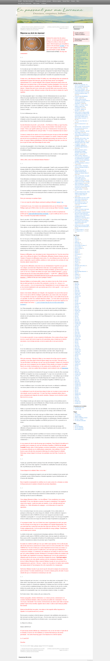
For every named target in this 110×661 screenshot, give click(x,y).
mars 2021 (77, 317)
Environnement (78, 254)
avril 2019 (77, 343)
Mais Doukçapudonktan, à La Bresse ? (82, 162)
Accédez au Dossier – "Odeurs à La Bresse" (80, 33)
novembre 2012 (78, 403)
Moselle (76, 264)
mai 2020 (76, 327)
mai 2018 (76, 356)
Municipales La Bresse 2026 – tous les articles (82, 39)
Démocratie (77, 242)
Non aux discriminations (81, 69)
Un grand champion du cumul (80, 206)
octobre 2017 (77, 362)
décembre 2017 (78, 361)
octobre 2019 (77, 338)
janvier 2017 (77, 371)
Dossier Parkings (78, 246)
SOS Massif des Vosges (79, 407)
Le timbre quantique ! (79, 189)
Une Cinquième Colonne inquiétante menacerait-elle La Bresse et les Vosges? (82, 222)
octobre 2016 (77, 375)
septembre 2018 (78, 354)
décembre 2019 (78, 335)
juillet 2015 (77, 388)
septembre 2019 (78, 339)
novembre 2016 (78, 374)
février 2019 (77, 346)
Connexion (77, 424)
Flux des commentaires (79, 427)
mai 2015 (76, 391)
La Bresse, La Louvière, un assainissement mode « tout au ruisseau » (82, 55)
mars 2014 (77, 397)
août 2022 (77, 304)
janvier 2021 (77, 320)
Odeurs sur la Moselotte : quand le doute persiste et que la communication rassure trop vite (82, 186)
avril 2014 (77, 396)
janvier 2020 (77, 333)
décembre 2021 (78, 310)
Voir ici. (66, 208)
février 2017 (77, 369)
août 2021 (77, 313)
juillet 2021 (77, 314)
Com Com (77, 239)
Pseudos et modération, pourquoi (43, 1)
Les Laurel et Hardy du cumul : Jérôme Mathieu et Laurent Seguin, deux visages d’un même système (82, 193)
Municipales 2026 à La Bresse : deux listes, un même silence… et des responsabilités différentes (82, 140)
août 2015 (77, 387)
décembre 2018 (78, 349)
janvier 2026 (77, 291)
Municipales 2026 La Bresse (80, 265)
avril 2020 (77, 329)
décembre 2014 (78, 393)
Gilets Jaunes (36, 3)
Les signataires (77, 414)
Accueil (20, 1)
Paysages (76, 268)
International (77, 259)
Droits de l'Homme (78, 248)
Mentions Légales (57, 1)
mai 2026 (76, 287)
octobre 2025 (77, 294)
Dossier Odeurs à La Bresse (80, 245)
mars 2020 (77, 330)
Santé (76, 272)
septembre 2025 (78, 296)
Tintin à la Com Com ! (81, 79)
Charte (76, 413)
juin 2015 (76, 390)
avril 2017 (77, 368)
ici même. (62, 45)
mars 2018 (77, 358)
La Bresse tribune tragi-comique (81, 64)
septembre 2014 (78, 394)
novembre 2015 (78, 384)
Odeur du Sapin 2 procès (81, 77)
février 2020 (77, 332)
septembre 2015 (78, 385)
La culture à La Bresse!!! (79, 229)
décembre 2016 (78, 372)
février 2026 (77, 290)
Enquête (76, 252)
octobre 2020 (77, 325)
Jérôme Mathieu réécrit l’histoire (81, 74)
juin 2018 (76, 355)
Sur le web (77, 275)
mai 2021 (76, 316)
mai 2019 (76, 342)
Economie (77, 249)
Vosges (40, 645)
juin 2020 (76, 326)
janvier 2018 (77, 359)
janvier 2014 (77, 400)
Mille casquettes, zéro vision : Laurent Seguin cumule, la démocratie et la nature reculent (82, 199)
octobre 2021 (77, 312)
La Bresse (43, 3)
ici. (62, 202)
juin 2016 (76, 377)
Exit (75, 255)
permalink (51, 645)
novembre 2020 (78, 323)
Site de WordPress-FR (79, 429)
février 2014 (77, 398)
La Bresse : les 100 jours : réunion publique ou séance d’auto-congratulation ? (81, 106)
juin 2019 (76, 341)
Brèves (76, 238)
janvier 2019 (77, 348)
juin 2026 (76, 286)
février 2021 (77, 319)
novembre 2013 (78, 401)
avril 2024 (77, 299)
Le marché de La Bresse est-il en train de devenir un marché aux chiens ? (82, 48)
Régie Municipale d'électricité (80, 271)
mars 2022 (77, 307)
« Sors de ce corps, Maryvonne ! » (81, 120)
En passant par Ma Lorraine (25, 657)
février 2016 (77, 380)
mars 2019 (77, 345)
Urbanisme (77, 277)
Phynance (77, 270)
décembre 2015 (78, 383)
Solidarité (76, 274)
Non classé (77, 267)
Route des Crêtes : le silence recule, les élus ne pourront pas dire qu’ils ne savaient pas (82, 128)
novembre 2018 (78, 351)
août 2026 (77, 283)
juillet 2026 (77, 284)
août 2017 (77, 365)
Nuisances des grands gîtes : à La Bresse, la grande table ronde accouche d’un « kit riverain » (82, 86)
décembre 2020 (78, 322)
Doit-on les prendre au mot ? (82, 71)
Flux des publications (79, 426)
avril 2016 (77, 378)
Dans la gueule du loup (81, 78)
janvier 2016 (77, 381)
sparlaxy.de (91, 660)
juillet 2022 (77, 306)
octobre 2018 (77, 352)
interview (76, 261)
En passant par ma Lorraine (38, 35)
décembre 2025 (78, 293)
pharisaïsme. (65, 368)
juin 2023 (76, 300)
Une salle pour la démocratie (24, 3)
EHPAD (76, 251)
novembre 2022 (78, 303)
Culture (76, 241)
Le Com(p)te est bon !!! (79, 230)
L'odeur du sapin (78, 409)
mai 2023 (76, 301)
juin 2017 (76, 367)
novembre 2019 (78, 336)
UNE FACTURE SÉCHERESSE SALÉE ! (81, 51)
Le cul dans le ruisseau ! (81, 58)
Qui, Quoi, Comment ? (28, 1)
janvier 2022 (77, 309)
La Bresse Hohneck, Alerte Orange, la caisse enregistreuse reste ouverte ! (82, 61)
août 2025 (77, 297)
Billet (78, 1)
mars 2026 (77, 288)
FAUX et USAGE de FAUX (80, 123)
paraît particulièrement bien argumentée (38, 213)
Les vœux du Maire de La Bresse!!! (81, 67)
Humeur (73, 1)
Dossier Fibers (66, 1)
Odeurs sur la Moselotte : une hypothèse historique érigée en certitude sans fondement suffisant (81, 171)
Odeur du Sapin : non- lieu (82, 72)
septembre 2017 (78, 364)
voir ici (58, 202)
